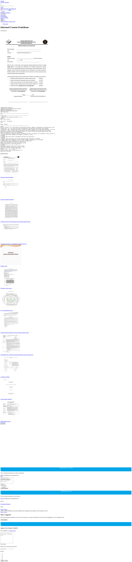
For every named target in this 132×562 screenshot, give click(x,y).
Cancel (2, 560)
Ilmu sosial (5, 24)
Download (3, 422)
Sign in (2, 475)
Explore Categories (5, 2)
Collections (7, 12)
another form (12, 530)
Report (2, 509)
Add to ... (3, 20)
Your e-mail (3, 544)
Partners (5, 509)
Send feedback (4, 519)
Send (6, 560)
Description (5, 479)
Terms (5, 512)
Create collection (4, 488)
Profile (2, 19)
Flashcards (3, 12)
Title (1, 476)
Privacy (2, 512)
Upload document (5, 8)
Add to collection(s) (5, 21)
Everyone (4, 485)
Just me (4, 487)
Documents (3, 504)
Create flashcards (12, 8)
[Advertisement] (42, 34)
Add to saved (12, 21)
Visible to (3, 484)
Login (2, 7)
